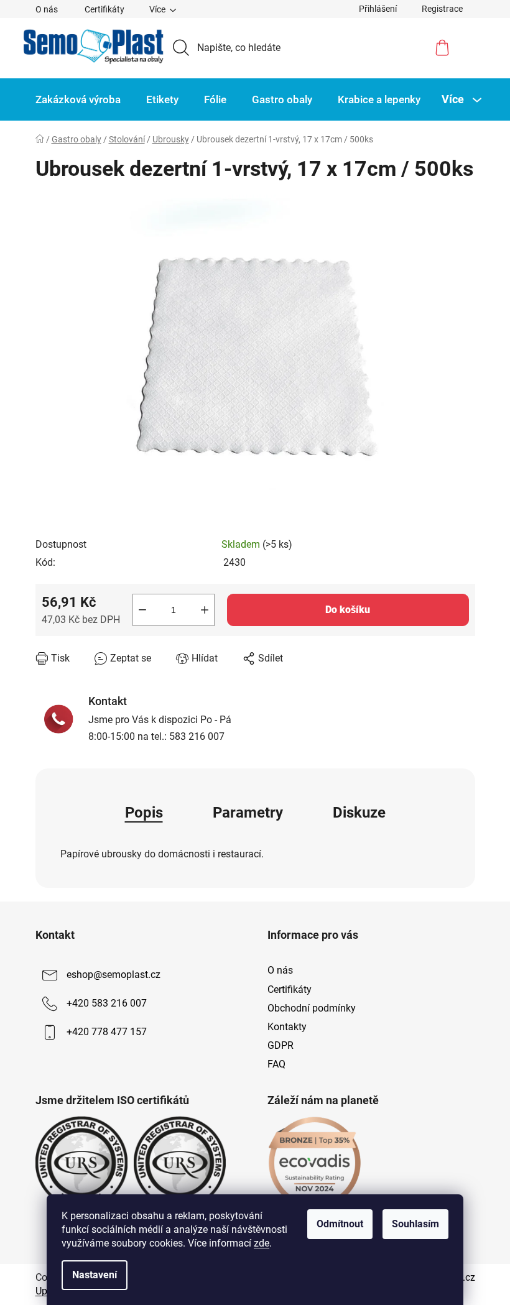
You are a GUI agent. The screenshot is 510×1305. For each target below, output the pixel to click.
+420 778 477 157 (107, 1032)
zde (261, 1243)
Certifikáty (104, 9)
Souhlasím (415, 1224)
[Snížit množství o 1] (142, 609)
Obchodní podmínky (311, 1008)
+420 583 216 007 (107, 1004)
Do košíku (347, 610)
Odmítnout (340, 1224)
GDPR (280, 1045)
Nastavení (94, 1275)
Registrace (442, 9)
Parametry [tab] (248, 812)
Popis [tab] (144, 812)
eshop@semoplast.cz (113, 975)
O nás (46, 9)
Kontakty (287, 1027)
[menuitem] (78, 99)
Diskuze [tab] (359, 812)
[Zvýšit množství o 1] (204, 609)
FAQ (276, 1064)
